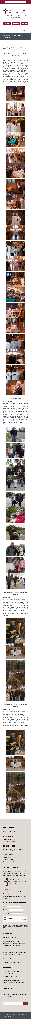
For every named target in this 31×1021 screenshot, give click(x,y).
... (0, 1020)
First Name (6, 910)
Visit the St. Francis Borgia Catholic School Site (15, 2)
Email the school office (9, 862)
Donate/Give (16, 23)
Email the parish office (9, 841)
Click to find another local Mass (13, 962)
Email (5, 906)
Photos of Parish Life (12, 35)
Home (4, 35)
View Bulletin (7, 23)
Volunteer (24, 23)
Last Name (6, 913)
